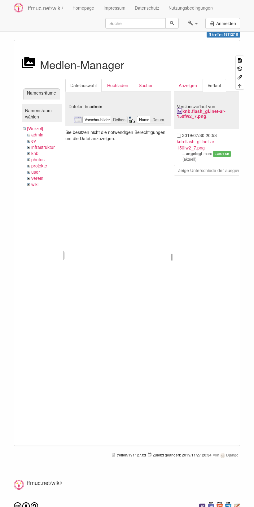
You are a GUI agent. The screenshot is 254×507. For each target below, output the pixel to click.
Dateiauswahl (83, 85)
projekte (39, 165)
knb (34, 153)
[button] (192, 23)
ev (33, 141)
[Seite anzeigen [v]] (240, 60)
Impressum (114, 8)
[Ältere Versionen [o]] (240, 68)
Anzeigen (188, 85)
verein (37, 178)
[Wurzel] (35, 128)
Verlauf (214, 85)
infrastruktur (43, 147)
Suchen (146, 85)
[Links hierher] (240, 77)
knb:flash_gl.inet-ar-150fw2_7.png (201, 113)
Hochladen (117, 85)
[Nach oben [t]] (240, 85)
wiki (34, 184)
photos (38, 159)
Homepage (83, 8)
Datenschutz (147, 8)
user (35, 172)
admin (37, 134)
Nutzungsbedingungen (191, 8)
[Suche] (172, 23)
